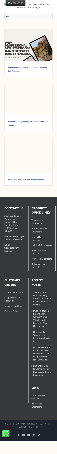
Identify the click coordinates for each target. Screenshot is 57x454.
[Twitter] (39, 435)
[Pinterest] (34, 435)
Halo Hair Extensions (41, 245)
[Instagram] (23, 435)
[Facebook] (18, 435)
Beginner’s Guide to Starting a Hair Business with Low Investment (42, 370)
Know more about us (14, 292)
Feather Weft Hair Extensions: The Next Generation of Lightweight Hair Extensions (42, 353)
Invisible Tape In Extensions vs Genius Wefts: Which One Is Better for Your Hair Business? (41, 318)
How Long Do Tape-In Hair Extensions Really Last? (41, 337)
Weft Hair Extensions (41, 258)
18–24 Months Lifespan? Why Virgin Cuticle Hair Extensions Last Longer (42, 298)
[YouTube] (28, 435)
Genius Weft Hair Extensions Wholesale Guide (26, 179)
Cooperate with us (13, 306)
